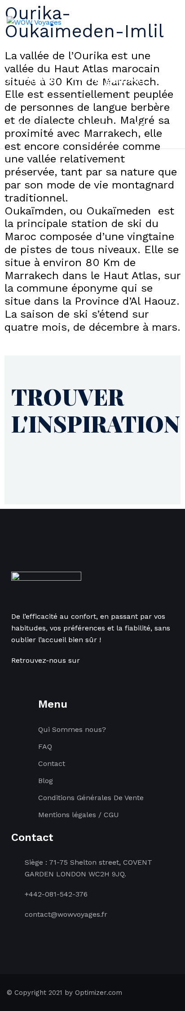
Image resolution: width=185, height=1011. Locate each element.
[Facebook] (14, 680)
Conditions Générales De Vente (91, 797)
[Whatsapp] (33, 680)
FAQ (45, 746)
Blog (45, 780)
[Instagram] (24, 680)
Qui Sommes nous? (72, 729)
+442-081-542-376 (56, 894)
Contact (51, 763)
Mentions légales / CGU (78, 814)
